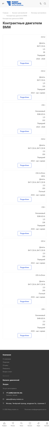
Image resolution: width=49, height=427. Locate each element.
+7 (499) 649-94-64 (14, 393)
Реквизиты (6, 368)
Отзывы (5, 365)
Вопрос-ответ (7, 372)
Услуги (5, 384)
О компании (7, 359)
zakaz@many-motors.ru (14, 399)
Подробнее (24, 63)
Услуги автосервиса (10, 388)
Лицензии (6, 362)
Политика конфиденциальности (35, 409)
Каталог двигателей (11, 380)
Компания (7, 355)
